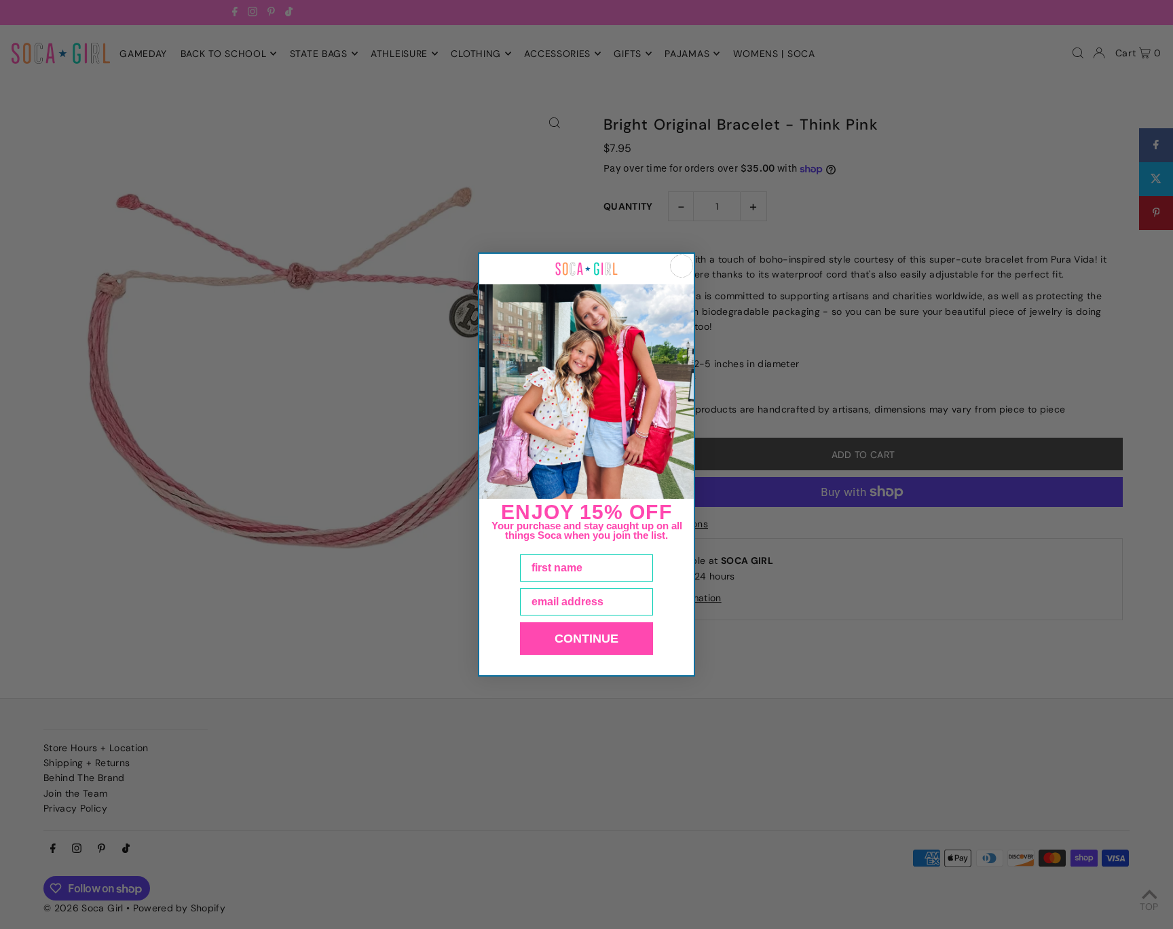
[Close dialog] (681, 266)
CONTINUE (586, 638)
